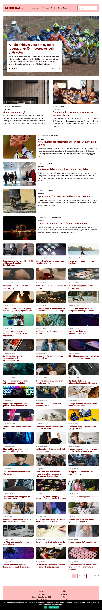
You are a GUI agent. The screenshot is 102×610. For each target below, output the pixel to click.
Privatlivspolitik (54, 607)
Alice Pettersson (16, 106)
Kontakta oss (63, 8)
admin (63, 106)
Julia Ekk (50, 190)
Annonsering (36, 8)
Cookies (53, 8)
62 (95, 576)
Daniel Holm (13, 69)
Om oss (46, 8)
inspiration (6, 109)
